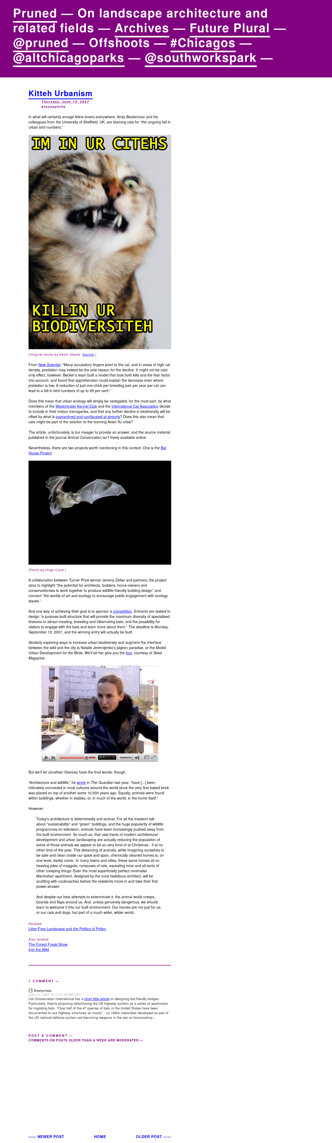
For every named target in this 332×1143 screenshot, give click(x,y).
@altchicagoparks (69, 56)
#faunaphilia (54, 106)
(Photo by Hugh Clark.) (47, 569)
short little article (96, 998)
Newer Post (51, 1136)
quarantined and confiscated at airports (88, 416)
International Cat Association (135, 406)
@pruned (41, 42)
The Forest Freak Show (48, 944)
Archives (142, 27)
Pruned (35, 12)
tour (129, 652)
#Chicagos (203, 42)
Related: (36, 923)
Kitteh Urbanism (61, 92)
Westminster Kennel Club (76, 406)
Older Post (149, 1136)
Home (100, 1136)
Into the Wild (39, 949)
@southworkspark (201, 56)
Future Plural (230, 27)
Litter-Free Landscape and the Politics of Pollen (67, 928)
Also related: (39, 939)
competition (122, 611)
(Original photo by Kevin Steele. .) (62, 354)
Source (88, 354)
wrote (81, 782)
